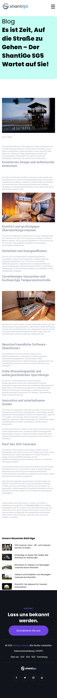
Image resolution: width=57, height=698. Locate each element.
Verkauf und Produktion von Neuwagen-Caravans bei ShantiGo (33, 575)
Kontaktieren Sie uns (28, 630)
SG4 (28, 657)
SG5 (33, 657)
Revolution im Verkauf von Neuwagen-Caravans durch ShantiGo (32, 566)
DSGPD (39, 651)
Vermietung (42, 657)
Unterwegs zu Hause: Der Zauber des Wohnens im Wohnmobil (31, 556)
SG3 (22, 657)
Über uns (15, 657)
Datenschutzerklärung (24, 651)
